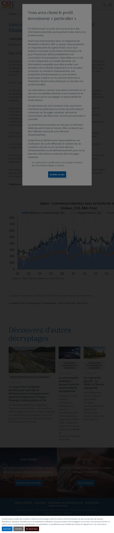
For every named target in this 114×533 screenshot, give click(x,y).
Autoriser (7, 529)
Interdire (18, 529)
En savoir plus (32, 529)
